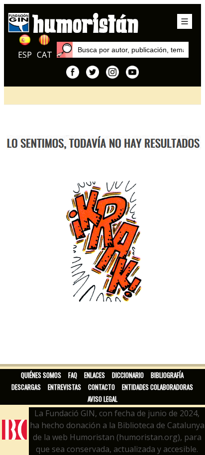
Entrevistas (64, 387)
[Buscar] (65, 50)
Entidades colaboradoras (157, 387)
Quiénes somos (41, 375)
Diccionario (128, 375)
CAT (44, 54)
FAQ (72, 375)
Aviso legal (102, 399)
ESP (25, 54)
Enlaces (94, 375)
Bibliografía (167, 375)
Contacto (101, 387)
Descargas (26, 387)
